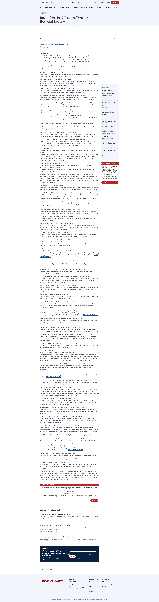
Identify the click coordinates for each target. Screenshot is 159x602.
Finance (67, 7)
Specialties (91, 7)
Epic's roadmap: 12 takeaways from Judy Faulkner (108, 112)
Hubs (98, 7)
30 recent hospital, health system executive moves (109, 151)
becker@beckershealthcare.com (76, 584)
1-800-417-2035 (72, 581)
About (95, 2)
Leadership (60, 7)
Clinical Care (83, 7)
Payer (64, 2)
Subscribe (114, 2)
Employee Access (103, 599)
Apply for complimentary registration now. (56, 479)
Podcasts (104, 586)
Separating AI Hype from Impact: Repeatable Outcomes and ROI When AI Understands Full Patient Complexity (69, 488)
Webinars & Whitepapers (107, 584)
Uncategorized (43, 13)
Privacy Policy (82, 553)
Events (115, 7)
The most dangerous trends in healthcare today (55, 514)
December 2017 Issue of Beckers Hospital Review (54, 44)
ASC (54, 2)
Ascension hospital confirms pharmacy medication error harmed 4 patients (109, 132)
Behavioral (68, 2)
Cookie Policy (84, 599)
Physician (73, 2)
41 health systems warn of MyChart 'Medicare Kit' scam (109, 143)
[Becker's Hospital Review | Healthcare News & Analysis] (47, 7)
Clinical (43, 2)
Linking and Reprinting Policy (93, 599)
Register (93, 500)
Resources (108, 7)
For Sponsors (100, 2)
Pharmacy (78, 2)
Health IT (48, 2)
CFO (51, 2)
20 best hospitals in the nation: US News (108, 103)
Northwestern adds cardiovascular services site (55, 525)
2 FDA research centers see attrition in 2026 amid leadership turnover (62, 537)
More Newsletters (73, 559)
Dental (60, 2)
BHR (40, 2)
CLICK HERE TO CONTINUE (82, 62)
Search (108, 2)
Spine (57, 2)
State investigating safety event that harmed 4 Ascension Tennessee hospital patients (109, 93)
